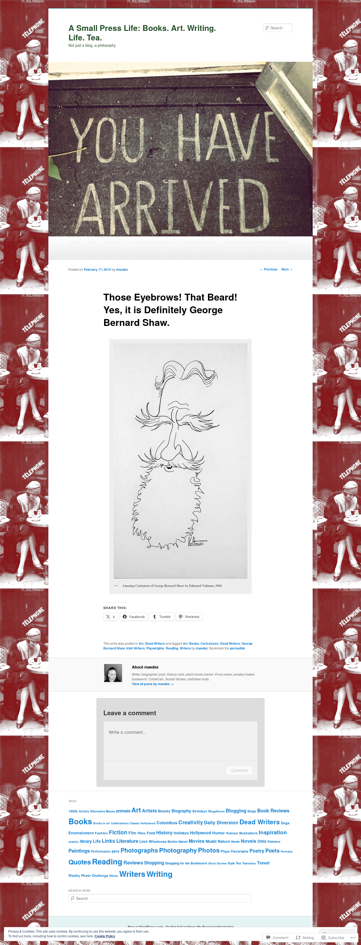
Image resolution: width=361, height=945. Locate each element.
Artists (149, 810)
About (91, 241)
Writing (159, 873)
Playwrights (155, 648)
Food (151, 832)
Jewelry (73, 842)
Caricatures (210, 643)
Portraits (287, 851)
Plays (225, 851)
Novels (248, 841)
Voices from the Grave (198, 241)
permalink (237, 648)
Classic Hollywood (142, 823)
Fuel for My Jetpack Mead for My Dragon (255, 241)
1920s (73, 811)
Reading (172, 648)
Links (108, 840)
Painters (273, 841)
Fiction (118, 832)
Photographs (139, 850)
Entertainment (81, 832)
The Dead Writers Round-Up (151, 241)
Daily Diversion (221, 822)
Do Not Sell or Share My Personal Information (200, 926)
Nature (224, 841)
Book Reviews (273, 810)
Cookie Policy (105, 936)
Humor (218, 832)
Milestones (157, 841)
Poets (272, 850)
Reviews (133, 862)
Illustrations (248, 833)
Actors (84, 811)
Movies (197, 841)
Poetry (256, 850)
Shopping (154, 862)
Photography (178, 849)
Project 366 (113, 241)
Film (132, 832)
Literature (127, 840)
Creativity (190, 822)
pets (115, 851)
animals (123, 811)
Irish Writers (135, 648)
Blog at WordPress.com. (146, 926)
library (86, 841)
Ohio (261, 841)
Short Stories (217, 863)
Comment (239, 770)
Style (231, 863)
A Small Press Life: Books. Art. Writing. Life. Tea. (142, 32)
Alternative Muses (102, 811)
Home (74, 241)
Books (194, 643)
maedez (122, 269)
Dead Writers (155, 643)
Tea (238, 863)
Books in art (101, 823)
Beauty (164, 810)
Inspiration (273, 832)
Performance (101, 851)
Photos (209, 849)
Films (141, 833)
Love (143, 841)
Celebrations (120, 823)
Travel (263, 863)
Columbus (166, 823)
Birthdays (199, 811)
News (235, 841)
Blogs (251, 811)
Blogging (236, 810)
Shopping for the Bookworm (136, 253)
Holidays (181, 832)
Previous (268, 269)
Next (287, 269)
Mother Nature (178, 841)
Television (249, 863)
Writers (185, 648)
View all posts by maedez (153, 683)
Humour (232, 833)
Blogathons (216, 811)
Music (211, 841)
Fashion (101, 833)
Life (97, 841)
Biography (181, 811)
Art (141, 643)
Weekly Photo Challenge (88, 875)
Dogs (285, 822)
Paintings (79, 850)
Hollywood (200, 833)
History (164, 832)
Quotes (79, 862)
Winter (113, 876)
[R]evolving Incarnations (88, 253)
